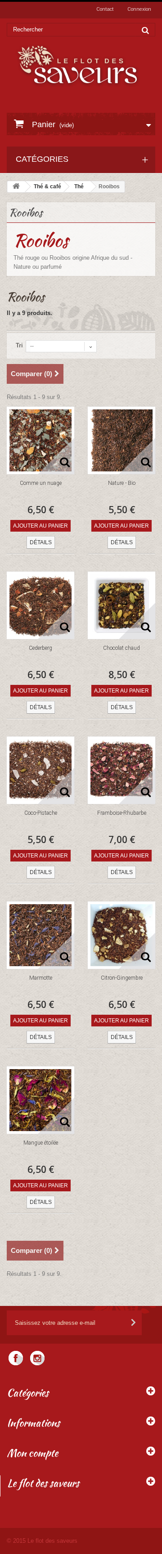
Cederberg (40, 648)
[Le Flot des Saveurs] (78, 65)
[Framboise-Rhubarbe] (121, 770)
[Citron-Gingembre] (121, 935)
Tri (19, 345)
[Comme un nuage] (40, 440)
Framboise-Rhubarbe (121, 813)
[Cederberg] (40, 605)
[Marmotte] (40, 935)
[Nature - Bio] (121, 440)
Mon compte (32, 1453)
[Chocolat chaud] (121, 605)
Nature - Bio (121, 483)
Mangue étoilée (40, 1143)
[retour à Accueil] (16, 186)
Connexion (139, 9)
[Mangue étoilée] (40, 1100)
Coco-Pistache (40, 813)
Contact (105, 9)
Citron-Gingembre (122, 978)
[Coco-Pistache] (40, 770)
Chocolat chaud (121, 648)
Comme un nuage (41, 483)
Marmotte (40, 978)
